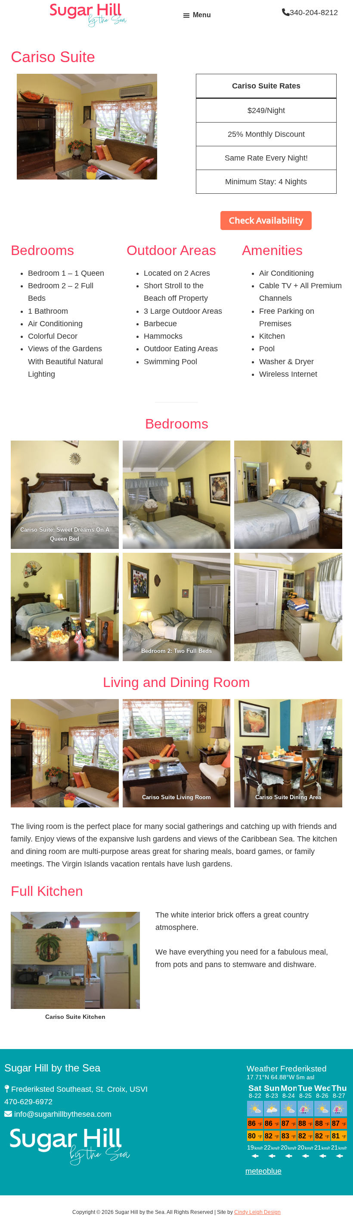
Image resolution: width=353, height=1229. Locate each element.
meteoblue (263, 1171)
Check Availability (266, 220)
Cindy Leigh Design (257, 1212)
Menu (202, 15)
